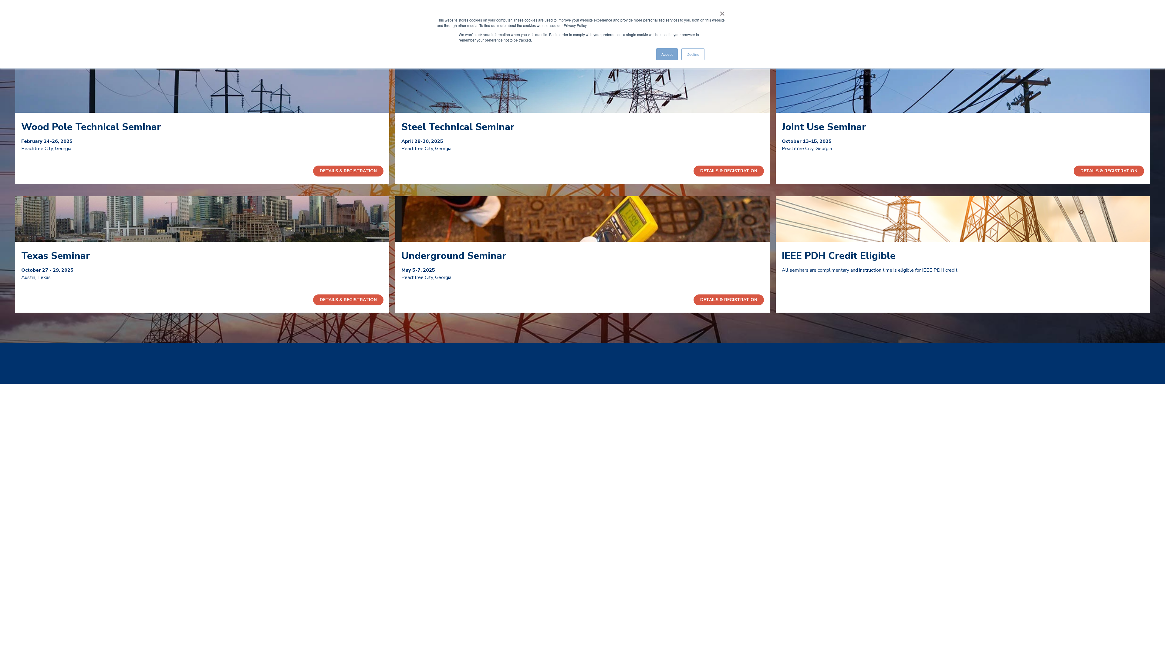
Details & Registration (348, 171)
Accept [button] (667, 54)
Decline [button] (693, 54)
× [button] (722, 11)
